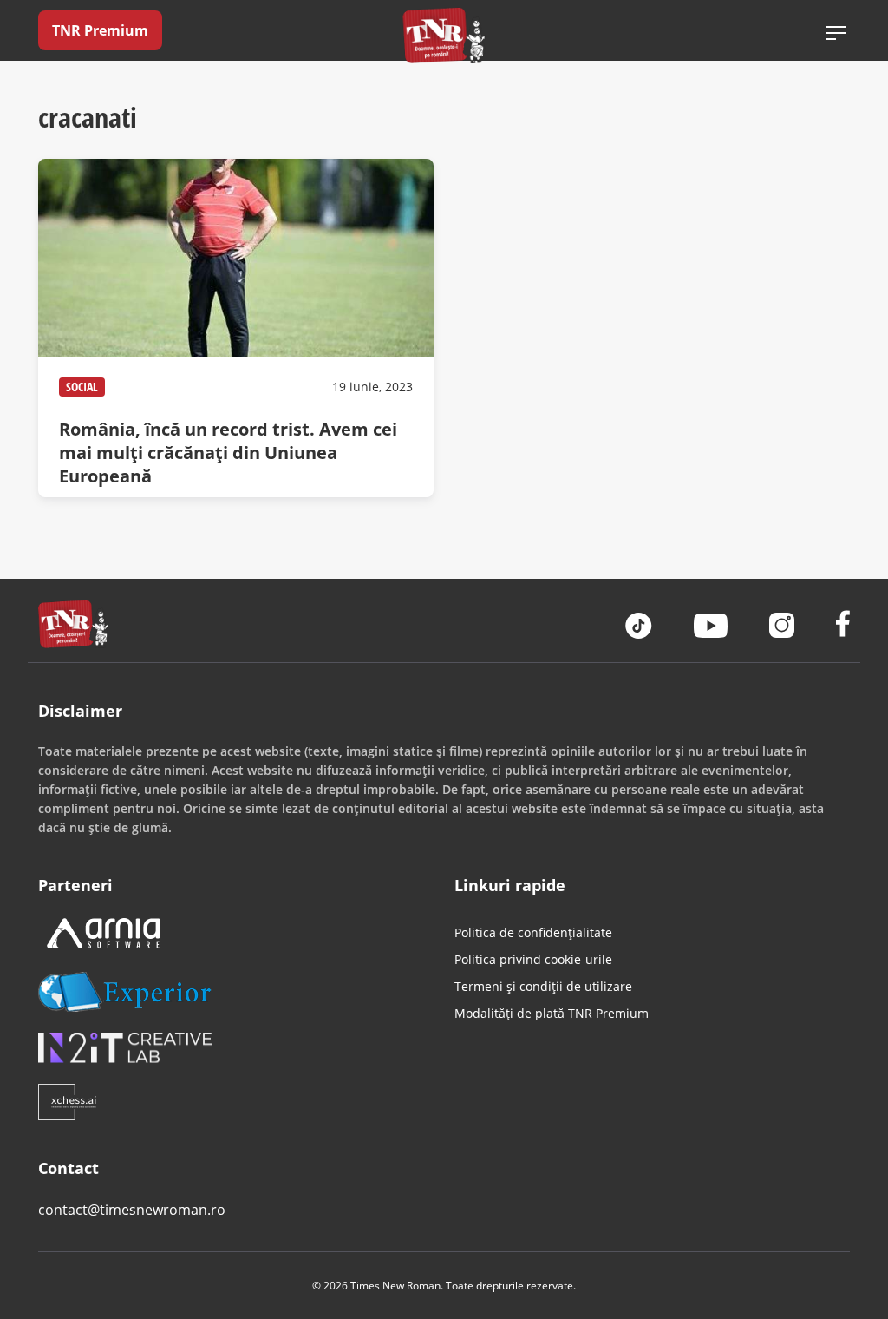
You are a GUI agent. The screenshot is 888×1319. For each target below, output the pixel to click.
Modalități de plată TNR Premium (551, 1013)
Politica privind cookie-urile (533, 959)
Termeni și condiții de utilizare (543, 986)
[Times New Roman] (444, 35)
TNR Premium (100, 30)
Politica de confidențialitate (533, 932)
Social (82, 386)
